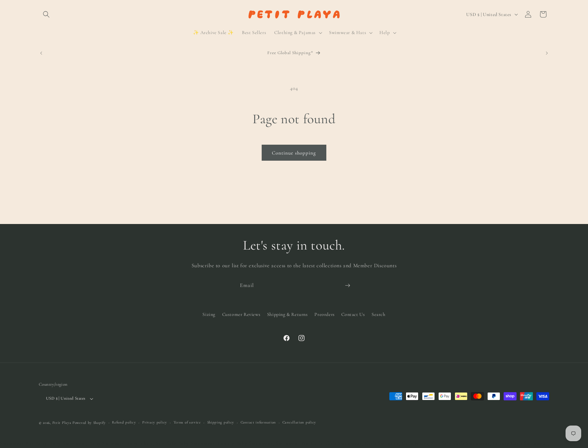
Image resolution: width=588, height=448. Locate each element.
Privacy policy (154, 422)
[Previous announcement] (41, 53)
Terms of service (187, 422)
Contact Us (353, 314)
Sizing (208, 314)
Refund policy (124, 422)
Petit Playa (61, 422)
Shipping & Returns (287, 314)
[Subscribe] (347, 285)
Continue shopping (294, 153)
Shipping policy (220, 422)
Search (379, 314)
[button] (46, 14)
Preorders (324, 314)
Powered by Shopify (89, 422)
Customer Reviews (241, 314)
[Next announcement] (546, 53)
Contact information (258, 422)
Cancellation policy (299, 422)
